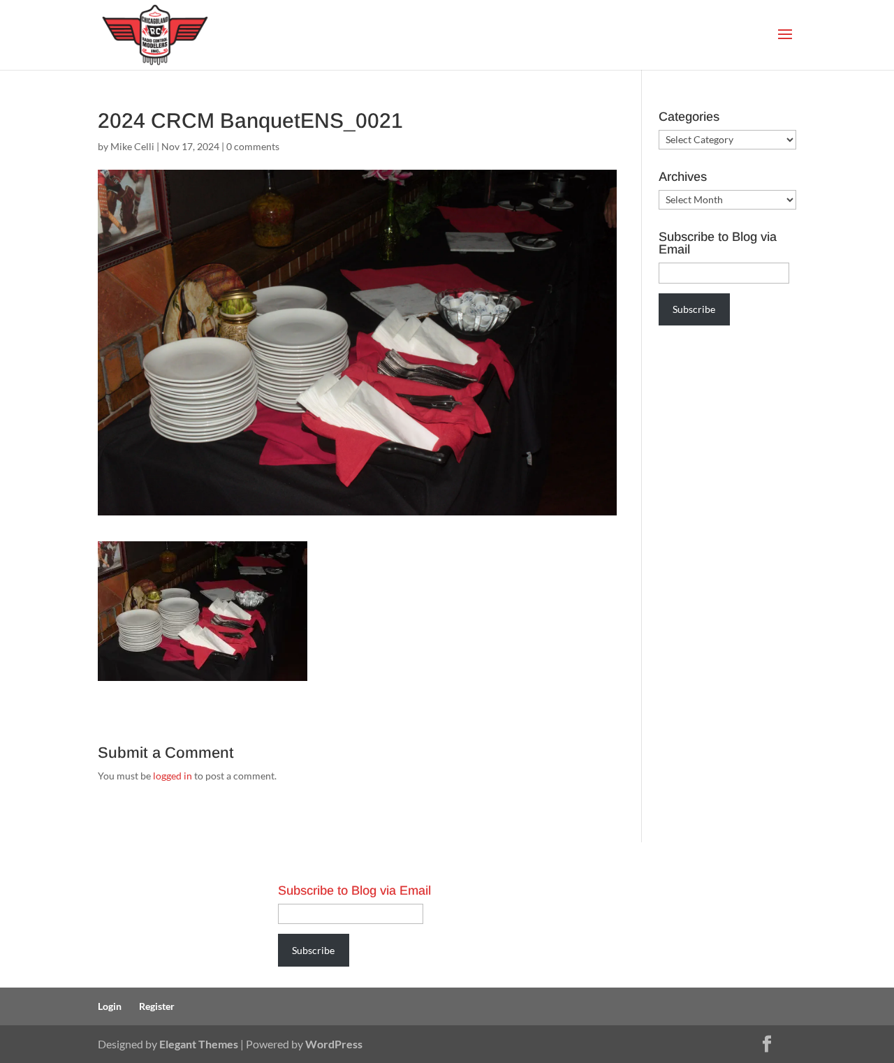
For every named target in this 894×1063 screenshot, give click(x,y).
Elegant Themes (198, 1043)
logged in (172, 776)
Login (110, 1006)
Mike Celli (132, 146)
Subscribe (694, 309)
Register (157, 1006)
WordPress (333, 1043)
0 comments (252, 146)
